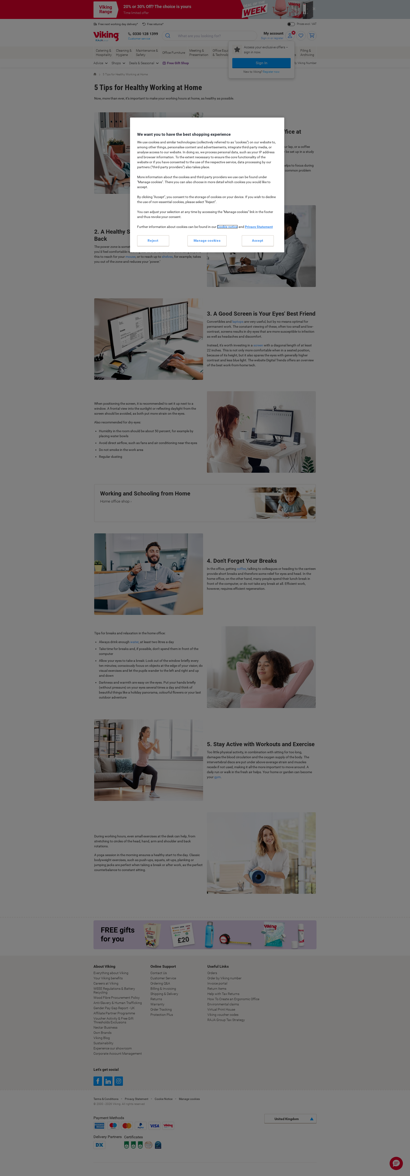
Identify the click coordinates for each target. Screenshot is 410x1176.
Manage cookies (207, 240)
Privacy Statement (259, 227)
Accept (257, 240)
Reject (153, 240)
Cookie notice (227, 227)
